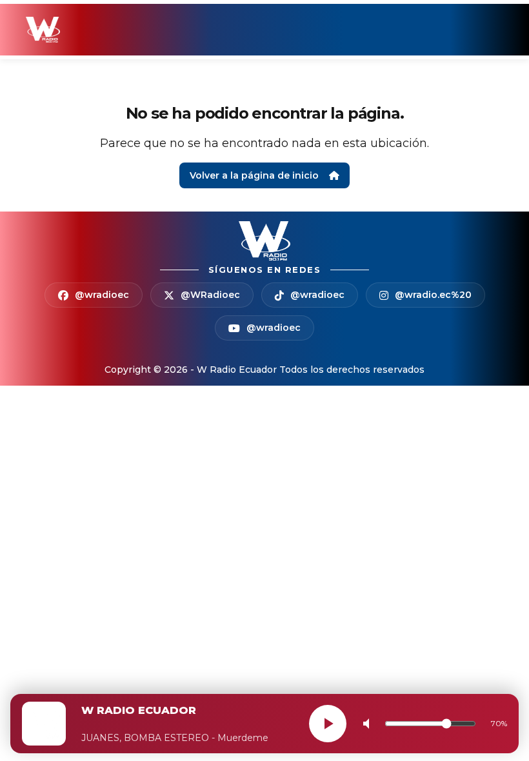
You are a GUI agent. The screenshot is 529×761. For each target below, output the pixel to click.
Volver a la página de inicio (254, 175)
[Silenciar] (369, 723)
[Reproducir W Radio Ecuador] (327, 723)
